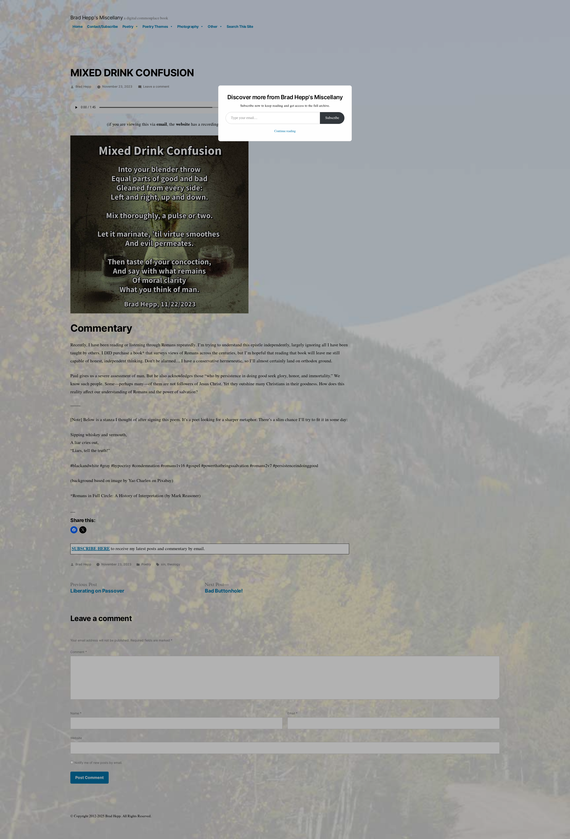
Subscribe (332, 118)
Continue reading (285, 131)
